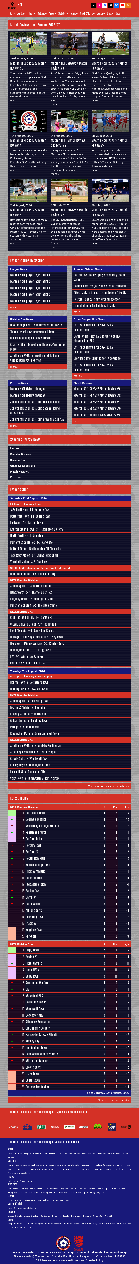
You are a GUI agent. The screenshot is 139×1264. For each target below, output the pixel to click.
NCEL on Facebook (53, 1223)
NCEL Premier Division (24, 580)
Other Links (25, 1227)
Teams (73, 13)
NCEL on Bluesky (89, 1223)
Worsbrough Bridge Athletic (42, 826)
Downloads (76, 1215)
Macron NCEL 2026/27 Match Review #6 (28, 143)
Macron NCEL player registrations (30, 275)
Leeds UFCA (38, 663)
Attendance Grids (22, 1172)
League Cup (112, 1165)
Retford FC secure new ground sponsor (97, 299)
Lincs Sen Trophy (39, 1169)
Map (39, 1200)
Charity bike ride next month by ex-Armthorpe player (37, 347)
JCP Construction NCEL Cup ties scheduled (35, 402)
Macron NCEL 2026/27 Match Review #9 (28, 66)
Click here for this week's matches (108, 786)
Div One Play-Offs (97, 1165)
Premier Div (52, 1165)
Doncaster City (46, 574)
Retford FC (16, 548)
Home (12, 13)
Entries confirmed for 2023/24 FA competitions (93, 367)
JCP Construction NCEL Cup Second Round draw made (35, 410)
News (31, 13)
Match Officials (86, 13)
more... (14, 100)
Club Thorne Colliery (22, 617)
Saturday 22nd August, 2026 (28, 498)
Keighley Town (18, 599)
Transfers (101, 1153)
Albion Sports (18, 586)
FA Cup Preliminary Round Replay (31, 676)
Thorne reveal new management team (32, 331)
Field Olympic (18, 630)
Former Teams (62, 1200)
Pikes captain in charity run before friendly (100, 292)
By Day (23, 1165)
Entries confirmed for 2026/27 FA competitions (93, 327)
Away (22, 1180)
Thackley (42, 561)
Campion (37, 535)
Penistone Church (20, 605)
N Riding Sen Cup (56, 1169)
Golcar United (18, 720)
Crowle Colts (17, 624)
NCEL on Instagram (34, 1223)
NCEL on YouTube (107, 1223)
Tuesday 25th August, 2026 (27, 671)
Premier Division (20, 454)
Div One (84, 1165)
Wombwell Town (38, 758)
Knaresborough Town (22, 529)
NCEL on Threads (72, 1223)
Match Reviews (83, 383)
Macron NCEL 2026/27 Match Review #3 (28, 212)
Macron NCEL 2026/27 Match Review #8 (69, 66)
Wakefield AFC (34, 995)
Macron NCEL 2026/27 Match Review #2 (69, 212)
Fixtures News (19, 383)
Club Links (13, 1227)
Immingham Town (20, 650)
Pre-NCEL (109, 1215)
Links (109, 13)
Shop (118, 13)
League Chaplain (31, 1215)
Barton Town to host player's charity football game (100, 277)
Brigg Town (44, 650)
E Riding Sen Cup (21, 1169)
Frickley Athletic (48, 605)
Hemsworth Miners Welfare (26, 643)
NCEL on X (19, 1223)
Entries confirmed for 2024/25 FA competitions (93, 349)
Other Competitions (22, 466)
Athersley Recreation (22, 752)
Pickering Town (39, 701)
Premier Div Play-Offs (69, 1165)
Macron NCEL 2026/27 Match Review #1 (109, 212)
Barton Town (35, 522)
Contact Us (45, 1215)
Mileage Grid (48, 1200)
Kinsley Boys (56, 643)
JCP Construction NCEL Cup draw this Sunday (37, 419)
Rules (54, 1215)
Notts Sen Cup (72, 1169)
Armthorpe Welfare (21, 745)
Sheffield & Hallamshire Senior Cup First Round (40, 568)
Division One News (21, 319)
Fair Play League (28, 1188)
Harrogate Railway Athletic (26, 637)
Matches (41, 13)
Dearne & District (41, 592)
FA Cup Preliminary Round (26, 504)
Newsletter (98, 1215)
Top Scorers (13, 1188)
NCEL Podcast (114, 1153)
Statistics (62, 13)
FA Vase (121, 1188)
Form (29, 1180)
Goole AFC (46, 617)
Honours (87, 1215)
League (100, 13)
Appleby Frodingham (44, 624)
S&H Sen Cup (87, 1169)
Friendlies (118, 1169)
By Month (41, 1165)
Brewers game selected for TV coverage (97, 358)
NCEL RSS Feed (124, 1223)
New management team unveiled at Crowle (36, 325)
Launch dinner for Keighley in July (94, 305)
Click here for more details (113, 1100)
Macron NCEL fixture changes (27, 388)
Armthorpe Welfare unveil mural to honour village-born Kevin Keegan (35, 358)
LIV (12, 656)
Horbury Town (42, 509)
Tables (51, 13)
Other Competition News (89, 319)
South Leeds (17, 663)
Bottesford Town (19, 516)
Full (9, 1180)
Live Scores (21, 13)
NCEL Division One (21, 612)
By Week (31, 1165)
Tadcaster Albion (20, 555)
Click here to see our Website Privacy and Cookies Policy (69, 1260)
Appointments (29, 1208)
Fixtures (15, 477)
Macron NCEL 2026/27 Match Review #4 (109, 143)
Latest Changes (15, 1208)
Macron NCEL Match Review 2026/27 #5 (68, 143)
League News (18, 269)
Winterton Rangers (32, 656)
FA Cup (123, 1165)
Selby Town (16, 778)
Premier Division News (88, 269)
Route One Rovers (43, 630)
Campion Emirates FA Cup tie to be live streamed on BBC (97, 338)
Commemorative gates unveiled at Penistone (100, 286)
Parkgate (47, 542)
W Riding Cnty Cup (103, 1169)
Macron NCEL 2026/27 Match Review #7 (109, 66)
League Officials (15, 1215)
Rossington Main (43, 599)
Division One (18, 460)
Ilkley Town (56, 637)
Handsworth (17, 592)
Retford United (42, 586)
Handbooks (64, 1215)
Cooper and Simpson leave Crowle (30, 338)
